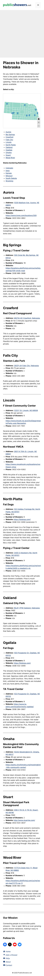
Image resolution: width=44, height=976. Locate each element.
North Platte (11, 145)
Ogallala (9, 150)
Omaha (9, 153)
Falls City (9, 140)
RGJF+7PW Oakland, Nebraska (27, 608)
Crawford (9, 137)
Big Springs (10, 135)
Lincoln (8, 142)
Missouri (9, 176)
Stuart (8, 155)
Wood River (10, 158)
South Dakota (11, 178)
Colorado (9, 168)
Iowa (8, 171)
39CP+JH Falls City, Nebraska (26, 366)
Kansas (9, 173)
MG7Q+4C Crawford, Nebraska (27, 318)
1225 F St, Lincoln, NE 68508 (26, 410)
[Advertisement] (22, 33)
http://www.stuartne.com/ (24, 820)
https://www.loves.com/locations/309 (21, 215)
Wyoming (9, 181)
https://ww (10, 464)
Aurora (8, 132)
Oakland (9, 147)
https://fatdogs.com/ (22, 519)
